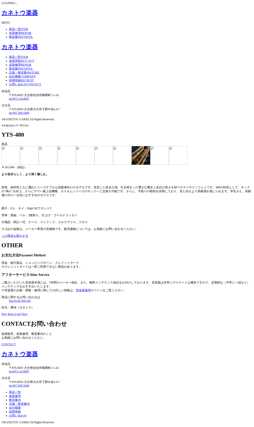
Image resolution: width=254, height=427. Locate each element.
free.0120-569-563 (20, 300)
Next (24, 314)
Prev (4, 314)
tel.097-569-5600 (19, 113)
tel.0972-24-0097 (19, 98)
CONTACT (8, 344)
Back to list (14, 314)
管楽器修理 (83, 290)
